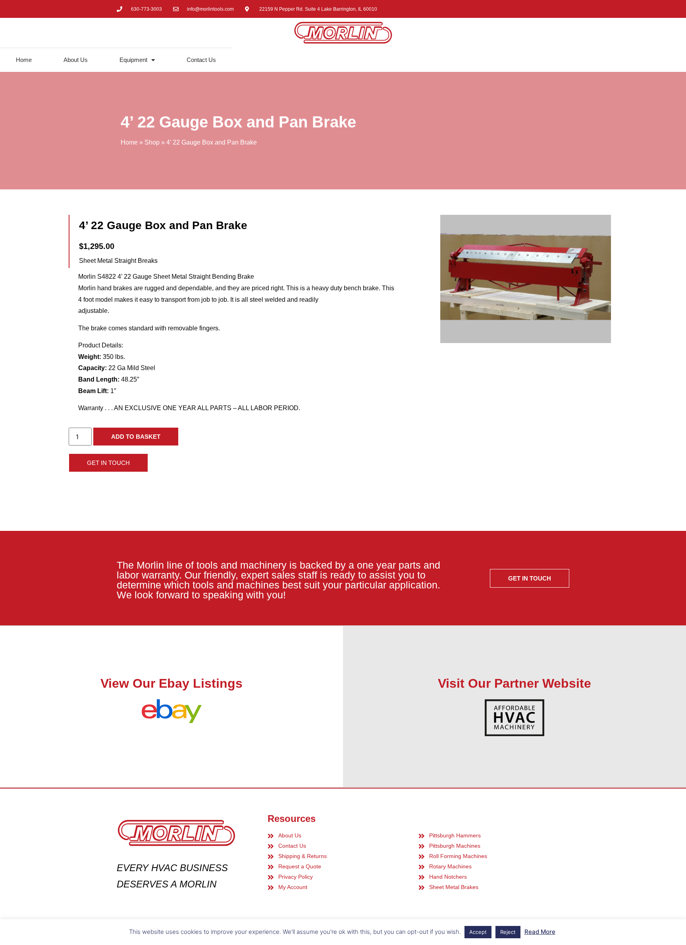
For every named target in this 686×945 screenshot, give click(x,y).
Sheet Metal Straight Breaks (118, 260)
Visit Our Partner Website (514, 683)
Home (24, 59)
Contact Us (201, 59)
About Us (76, 59)
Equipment (133, 59)
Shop (152, 142)
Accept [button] (478, 932)
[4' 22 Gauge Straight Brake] (525, 279)
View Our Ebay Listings (171, 683)
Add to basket (135, 436)
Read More (539, 931)
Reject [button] (508, 932)
